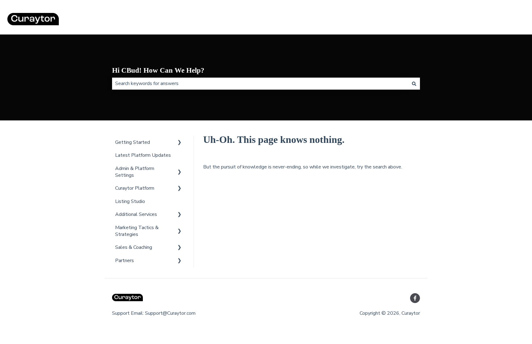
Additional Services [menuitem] (136, 214)
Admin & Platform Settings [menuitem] (134, 172)
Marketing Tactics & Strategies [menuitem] (137, 231)
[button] (179, 142)
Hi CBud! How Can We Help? (158, 70)
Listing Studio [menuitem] (130, 201)
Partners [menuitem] (124, 260)
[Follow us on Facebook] (415, 298)
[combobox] (260, 83)
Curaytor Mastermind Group (488, 20)
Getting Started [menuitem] (132, 142)
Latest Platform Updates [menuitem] (143, 155)
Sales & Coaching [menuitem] (133, 247)
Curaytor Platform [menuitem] (134, 188)
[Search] (414, 83)
